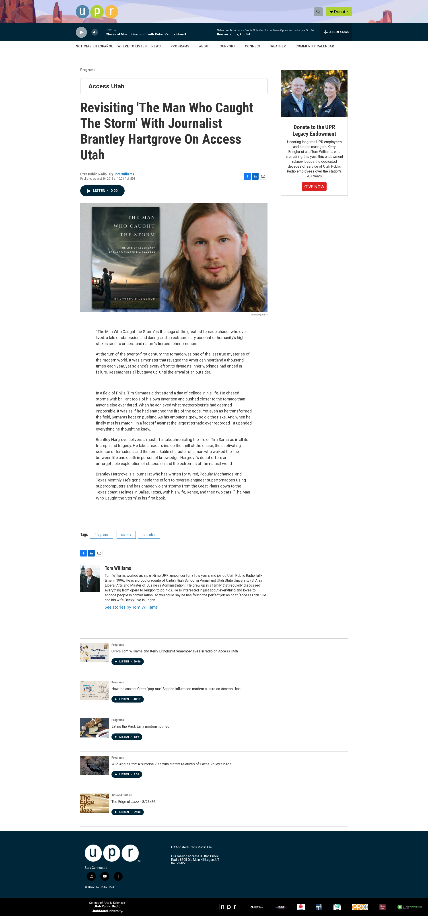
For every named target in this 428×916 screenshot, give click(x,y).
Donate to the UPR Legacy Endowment (314, 130)
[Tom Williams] (90, 578)
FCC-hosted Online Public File (191, 847)
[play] (81, 32)
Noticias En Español (94, 46)
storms (126, 534)
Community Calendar (315, 46)
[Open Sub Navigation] (164, 46)
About (204, 46)
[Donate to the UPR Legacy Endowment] (314, 93)
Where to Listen (132, 46)
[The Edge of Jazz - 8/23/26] (94, 803)
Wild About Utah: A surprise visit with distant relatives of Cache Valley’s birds (171, 764)
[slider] (102, 32)
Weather (278, 46)
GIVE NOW (314, 186)
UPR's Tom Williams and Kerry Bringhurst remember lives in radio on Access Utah (174, 651)
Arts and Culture (121, 795)
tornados (149, 534)
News (156, 46)
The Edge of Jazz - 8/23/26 (133, 802)
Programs (180, 46)
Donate (341, 11)
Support (227, 46)
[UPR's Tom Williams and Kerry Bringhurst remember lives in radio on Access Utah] (94, 652)
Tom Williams (124, 174)
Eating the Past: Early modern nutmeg (140, 726)
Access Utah (106, 86)
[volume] (95, 32)
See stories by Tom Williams (131, 607)
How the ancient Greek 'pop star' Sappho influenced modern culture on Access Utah (176, 689)
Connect (253, 46)
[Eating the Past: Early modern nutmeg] (94, 727)
